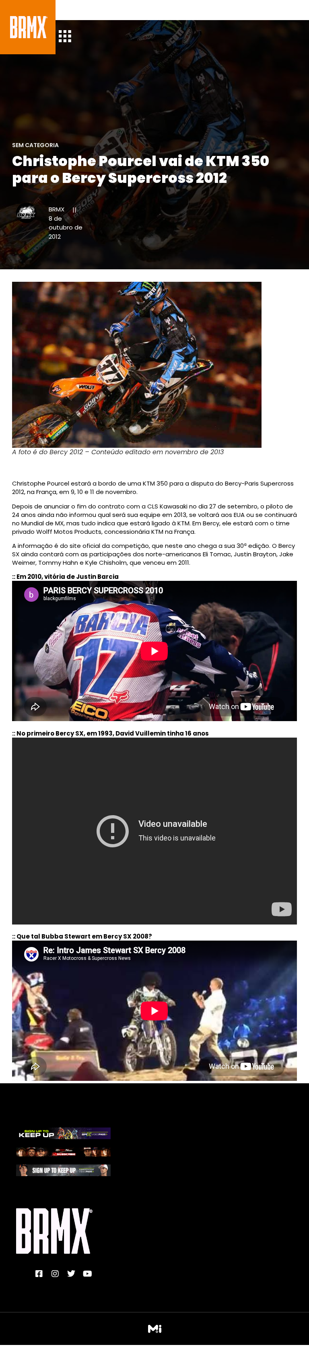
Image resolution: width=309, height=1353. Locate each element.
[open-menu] (65, 37)
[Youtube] (87, 1274)
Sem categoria (35, 145)
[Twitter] (71, 1274)
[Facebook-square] (39, 1274)
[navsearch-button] (71, 10)
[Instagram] (55, 1274)
